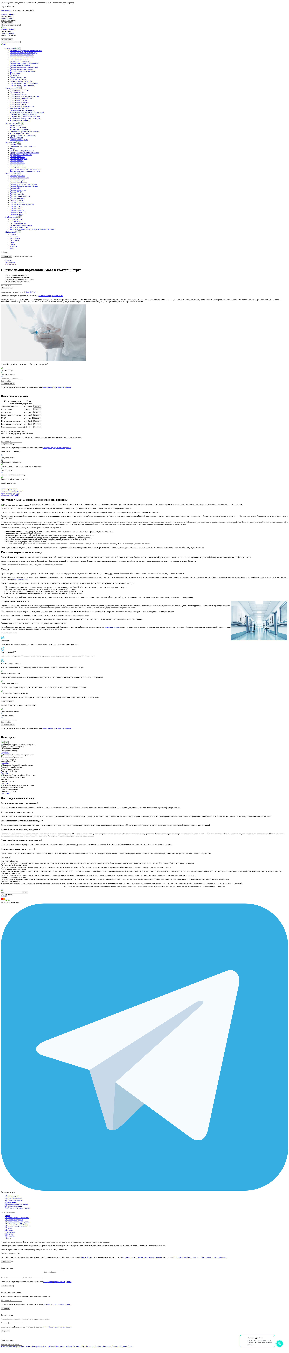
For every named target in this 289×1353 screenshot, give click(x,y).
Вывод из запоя (16, 125)
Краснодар (116, 1346)
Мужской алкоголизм (18, 79)
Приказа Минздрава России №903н (164, 886)
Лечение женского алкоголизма (22, 57)
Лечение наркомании (13, 1206)
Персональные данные (14, 1220)
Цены (12, 242)
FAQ (12, 248)
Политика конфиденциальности (17, 1226)
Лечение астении (16, 214)
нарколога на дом (21, 579)
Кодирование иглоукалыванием (22, 106)
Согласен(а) (6, 1261)
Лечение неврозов (17, 210)
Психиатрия (10, 173)
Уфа (83, 1346)
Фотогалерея (15, 238)
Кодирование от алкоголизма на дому (24, 96)
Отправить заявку (8, 383)
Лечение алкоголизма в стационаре (23, 53)
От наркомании (16, 221)
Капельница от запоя (18, 127)
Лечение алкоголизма (13, 1200)
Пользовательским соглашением (213, 1257)
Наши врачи (14, 240)
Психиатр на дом (16, 200)
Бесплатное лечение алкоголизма (22, 71)
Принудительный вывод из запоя (23, 136)
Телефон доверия (16, 138)
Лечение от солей (16, 161)
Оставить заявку (7, 701)
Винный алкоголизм (18, 77)
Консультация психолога (19, 178)
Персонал (9, 1230)
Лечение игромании (18, 212)
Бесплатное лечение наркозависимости (25, 169)
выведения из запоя (112, 627)
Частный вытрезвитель (19, 59)
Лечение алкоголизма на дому (21, 69)
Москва (4, 1346)
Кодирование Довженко (19, 102)
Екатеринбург (37, 1346)
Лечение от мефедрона (18, 159)
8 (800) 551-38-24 (7, 18)
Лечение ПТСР (16, 192)
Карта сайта (10, 1236)
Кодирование (10, 88)
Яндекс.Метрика (86, 1257)
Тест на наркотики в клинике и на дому (25, 171)
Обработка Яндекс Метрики (16, 1224)
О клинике (14, 236)
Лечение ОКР (15, 188)
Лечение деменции (17, 180)
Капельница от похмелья (19, 61)
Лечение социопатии (18, 190)
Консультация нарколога (19, 134)
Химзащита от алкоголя (19, 108)
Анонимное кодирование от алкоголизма (26, 51)
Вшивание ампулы (17, 92)
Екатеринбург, (6, 10)
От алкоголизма (16, 219)
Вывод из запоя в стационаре (21, 81)
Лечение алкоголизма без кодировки (24, 83)
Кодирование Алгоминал (19, 121)
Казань (45, 1346)
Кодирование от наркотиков (21, 155)
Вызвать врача (7, 22)
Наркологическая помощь (20, 129)
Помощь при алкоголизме (20, 65)
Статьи (12, 244)
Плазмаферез (15, 75)
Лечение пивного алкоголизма (22, 55)
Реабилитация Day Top (19, 227)
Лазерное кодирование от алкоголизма (25, 116)
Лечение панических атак (20, 196)
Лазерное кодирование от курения (23, 114)
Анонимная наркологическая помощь (24, 131)
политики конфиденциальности (50, 296)
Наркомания (10, 142)
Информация (10, 232)
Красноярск (77, 1346)
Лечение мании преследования (22, 204)
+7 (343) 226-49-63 (8, 14)
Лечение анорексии (17, 198)
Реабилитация (10, 217)
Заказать (37, 406)
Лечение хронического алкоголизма (24, 67)
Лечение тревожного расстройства (23, 184)
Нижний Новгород (56, 1346)
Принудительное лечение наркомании (24, 153)
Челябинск (68, 1346)
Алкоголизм (10, 48)
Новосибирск (26, 1346)
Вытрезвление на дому (19, 140)
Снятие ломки (15, 144)
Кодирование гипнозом (19, 90)
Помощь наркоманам (18, 167)
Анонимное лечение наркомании (23, 146)
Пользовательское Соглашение (17, 1218)
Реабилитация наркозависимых (17, 1208)
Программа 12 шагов (18, 223)
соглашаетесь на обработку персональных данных (141, 1257)
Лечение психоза (16, 206)
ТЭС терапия (15, 73)
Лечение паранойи (17, 194)
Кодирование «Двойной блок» (22, 98)
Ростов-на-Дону (92, 1346)
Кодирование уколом (18, 104)
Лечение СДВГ (16, 208)
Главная (8, 260)
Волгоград (107, 1346)
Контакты (13, 246)
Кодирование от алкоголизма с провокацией (27, 112)
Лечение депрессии (17, 176)
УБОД (12, 149)
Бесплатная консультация (11, 25)
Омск (100, 1346)
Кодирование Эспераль (19, 100)
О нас (7, 1216)
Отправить (5, 1308)
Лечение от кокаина (17, 163)
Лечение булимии (17, 202)
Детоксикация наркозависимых (22, 151)
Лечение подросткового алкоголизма (24, 63)
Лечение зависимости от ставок (22, 110)
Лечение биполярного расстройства (24, 186)
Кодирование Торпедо (18, 94)
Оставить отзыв (7, 1286)
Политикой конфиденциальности (187, 1257)
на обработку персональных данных (57, 387)
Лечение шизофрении (18, 182)
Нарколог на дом (11, 123)
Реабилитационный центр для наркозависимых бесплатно (32, 229)
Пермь (130, 1346)
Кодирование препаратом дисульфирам (25, 119)
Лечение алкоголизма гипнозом (22, 85)
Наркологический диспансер (21, 225)
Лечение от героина (17, 157)
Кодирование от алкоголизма (16, 1204)
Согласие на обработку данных (17, 1222)
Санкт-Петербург (14, 1346)
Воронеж (123, 1346)
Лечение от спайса (17, 165)
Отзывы (13, 234)
